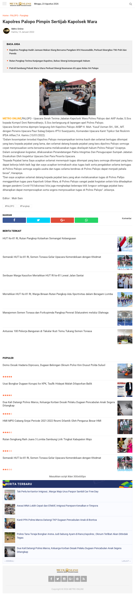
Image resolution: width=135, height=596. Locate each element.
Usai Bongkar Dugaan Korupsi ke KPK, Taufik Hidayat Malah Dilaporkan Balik (47, 383)
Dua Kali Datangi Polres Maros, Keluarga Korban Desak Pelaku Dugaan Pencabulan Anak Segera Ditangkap (59, 404)
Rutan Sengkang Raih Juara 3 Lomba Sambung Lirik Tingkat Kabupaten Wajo (47, 439)
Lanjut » (126, 561)
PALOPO (14, 15)
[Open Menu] (4, 4)
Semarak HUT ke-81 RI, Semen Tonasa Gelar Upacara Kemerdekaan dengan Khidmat (52, 457)
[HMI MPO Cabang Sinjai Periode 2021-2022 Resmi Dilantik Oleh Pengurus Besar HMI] (124, 427)
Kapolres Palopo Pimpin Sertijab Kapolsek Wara (50, 21)
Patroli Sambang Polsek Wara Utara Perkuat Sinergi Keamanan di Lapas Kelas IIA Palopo (53, 68)
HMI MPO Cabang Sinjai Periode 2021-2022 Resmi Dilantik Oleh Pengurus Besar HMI (52, 420)
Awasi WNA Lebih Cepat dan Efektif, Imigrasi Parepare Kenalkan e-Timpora (57, 505)
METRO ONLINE (76, 589)
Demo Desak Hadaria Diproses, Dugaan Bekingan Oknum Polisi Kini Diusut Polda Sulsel (54, 365)
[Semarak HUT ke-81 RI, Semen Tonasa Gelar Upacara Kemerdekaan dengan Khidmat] (124, 464)
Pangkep (24, 15)
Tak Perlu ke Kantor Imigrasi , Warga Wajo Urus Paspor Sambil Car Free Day (57, 491)
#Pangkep (25, 206)
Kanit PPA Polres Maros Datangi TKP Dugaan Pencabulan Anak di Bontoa (57, 519)
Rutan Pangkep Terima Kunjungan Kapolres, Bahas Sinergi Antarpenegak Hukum (49, 61)
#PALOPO (9, 206)
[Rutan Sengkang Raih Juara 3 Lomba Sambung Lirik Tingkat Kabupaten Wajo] (124, 445)
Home (5, 15)
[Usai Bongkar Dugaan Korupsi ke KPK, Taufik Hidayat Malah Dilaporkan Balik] (124, 390)
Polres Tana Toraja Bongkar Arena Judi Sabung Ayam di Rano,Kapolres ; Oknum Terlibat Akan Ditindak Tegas (72, 536)
